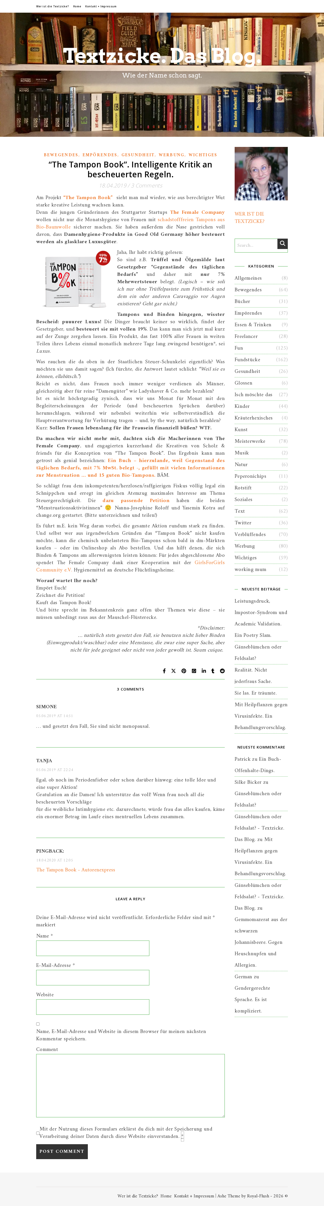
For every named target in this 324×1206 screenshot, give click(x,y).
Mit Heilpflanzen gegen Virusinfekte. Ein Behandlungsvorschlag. (261, 716)
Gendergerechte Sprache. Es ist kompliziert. (252, 1000)
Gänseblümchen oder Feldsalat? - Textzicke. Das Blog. (259, 828)
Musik (242, 453)
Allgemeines (248, 278)
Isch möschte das (254, 394)
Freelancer (246, 336)
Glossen (243, 383)
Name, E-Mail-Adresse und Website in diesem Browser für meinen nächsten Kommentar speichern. (121, 1035)
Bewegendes (61, 155)
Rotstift (243, 488)
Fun (239, 348)
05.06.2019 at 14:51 (54, 716)
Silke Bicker (248, 782)
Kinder (242, 406)
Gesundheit (138, 155)
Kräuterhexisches (254, 418)
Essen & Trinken (253, 325)
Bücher (242, 301)
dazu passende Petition (136, 500)
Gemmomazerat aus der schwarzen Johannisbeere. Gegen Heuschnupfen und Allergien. (261, 942)
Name (44, 936)
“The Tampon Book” (88, 197)
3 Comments (146, 185)
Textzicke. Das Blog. (162, 55)
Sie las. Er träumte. (256, 693)
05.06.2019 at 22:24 (54, 770)
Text (240, 511)
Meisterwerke (250, 441)
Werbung (172, 155)
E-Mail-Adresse (55, 965)
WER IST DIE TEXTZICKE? (250, 217)
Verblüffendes (250, 534)
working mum (250, 569)
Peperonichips (250, 476)
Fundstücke (247, 360)
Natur (241, 464)
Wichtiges (203, 155)
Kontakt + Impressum (101, 6)
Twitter (243, 523)
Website (45, 995)
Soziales (243, 499)
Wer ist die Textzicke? (52, 6)
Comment (47, 1049)
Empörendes (100, 155)
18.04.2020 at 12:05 (54, 860)
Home (77, 6)
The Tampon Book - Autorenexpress (75, 870)
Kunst (241, 429)
